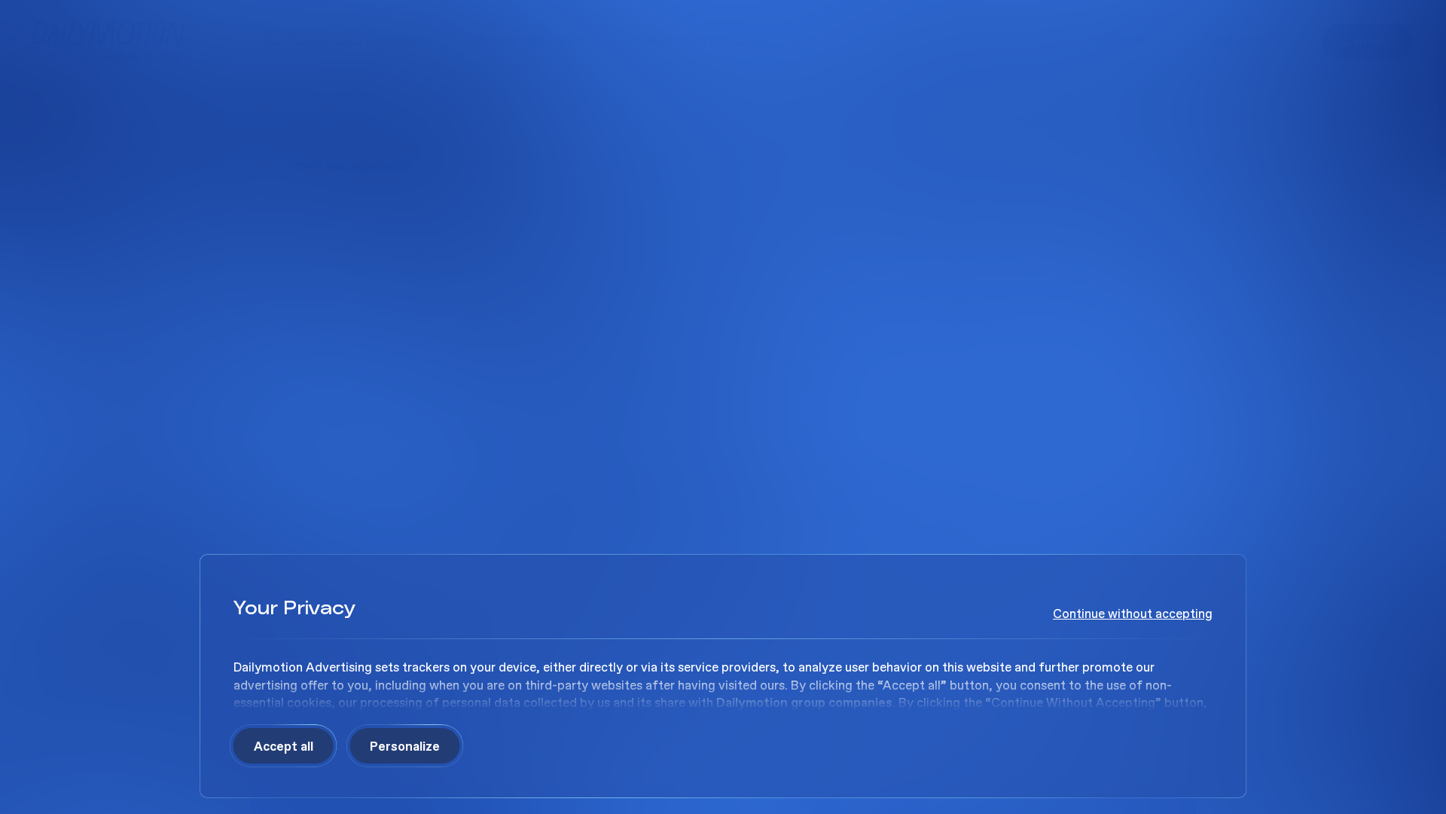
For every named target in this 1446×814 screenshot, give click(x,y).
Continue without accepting (1133, 614)
